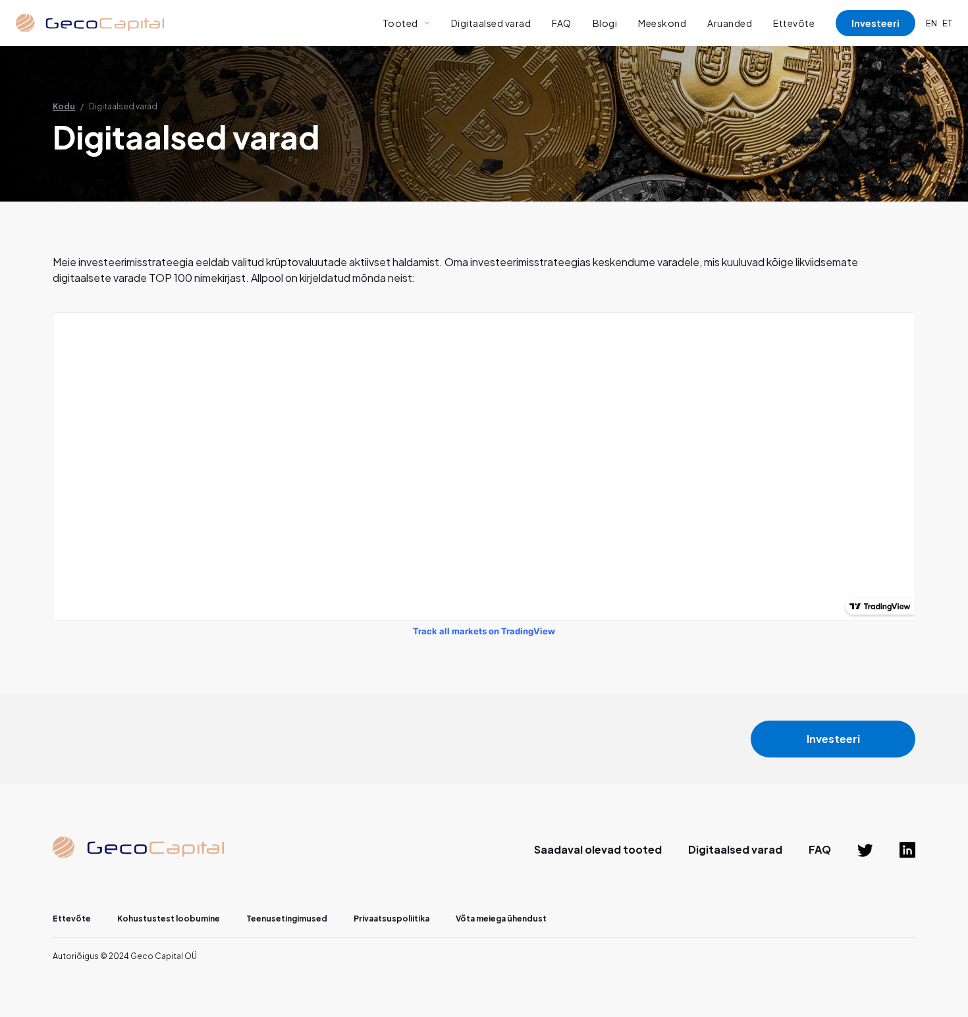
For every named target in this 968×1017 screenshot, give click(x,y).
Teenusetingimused (286, 918)
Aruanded (729, 23)
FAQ (562, 23)
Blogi (605, 23)
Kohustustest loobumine (168, 918)
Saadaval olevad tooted (598, 849)
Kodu (64, 106)
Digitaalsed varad (491, 23)
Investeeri (875, 23)
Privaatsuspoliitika (391, 918)
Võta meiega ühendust (501, 918)
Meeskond (662, 23)
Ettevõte (794, 23)
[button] (406, 23)
